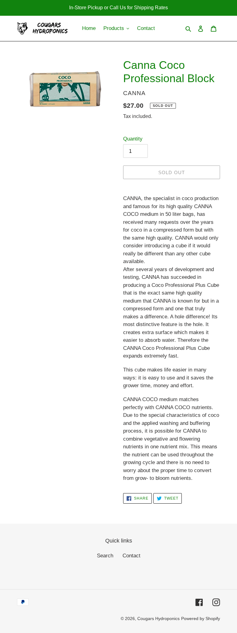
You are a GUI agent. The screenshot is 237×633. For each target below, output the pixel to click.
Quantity (133, 139)
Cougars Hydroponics (158, 618)
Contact (131, 556)
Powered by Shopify (200, 618)
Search (105, 556)
